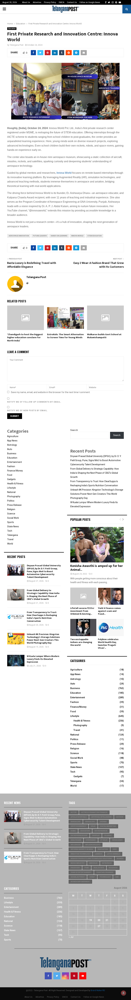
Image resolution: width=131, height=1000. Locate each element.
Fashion (11, 466)
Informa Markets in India (82, 849)
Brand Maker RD (98, 990)
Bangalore (76, 821)
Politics (10, 500)
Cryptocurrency (78, 826)
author (119, 817)
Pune (87, 868)
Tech (9, 531)
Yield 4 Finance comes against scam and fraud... (109, 611)
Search (74, 430)
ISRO (115, 849)
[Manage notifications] (123, 993)
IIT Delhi (103, 840)
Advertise (37, 2)
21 (107, 920)
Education (12, 28)
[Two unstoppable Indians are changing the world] (83, 627)
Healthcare (76, 840)
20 (99, 920)
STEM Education (94, 236)
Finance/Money (15, 470)
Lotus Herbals (113, 854)
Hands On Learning (59, 236)
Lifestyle (11, 488)
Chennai (103, 821)
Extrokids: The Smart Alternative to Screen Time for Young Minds (65, 336)
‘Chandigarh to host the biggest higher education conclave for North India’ (25, 337)
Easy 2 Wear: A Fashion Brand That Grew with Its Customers (98, 265)
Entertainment (14, 462)
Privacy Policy (50, 2)
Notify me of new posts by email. (27, 410)
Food (9, 475)
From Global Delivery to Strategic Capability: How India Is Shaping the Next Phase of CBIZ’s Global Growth (43, 595)
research (113, 868)
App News (12, 440)
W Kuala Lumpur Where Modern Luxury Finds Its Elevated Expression (43, 659)
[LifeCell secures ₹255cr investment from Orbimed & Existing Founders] (83, 596)
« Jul (71, 937)
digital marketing (108, 826)
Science (11, 513)
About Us (26, 2)
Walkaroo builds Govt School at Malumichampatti (104, 336)
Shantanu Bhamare (104, 872)
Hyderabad (91, 840)
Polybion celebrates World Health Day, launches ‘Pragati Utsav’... (108, 644)
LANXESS (98, 854)
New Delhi (93, 863)
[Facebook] (48, 975)
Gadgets (11, 479)
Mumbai (120, 858)
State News (13, 526)
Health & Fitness (15, 483)
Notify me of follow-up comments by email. (34, 402)
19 (90, 920)
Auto (9, 449)
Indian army (117, 840)
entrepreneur (101, 831)
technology (105, 877)
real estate (99, 868)
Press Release (14, 505)
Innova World (64, 172)
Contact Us (72, 2)
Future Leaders (40, 236)
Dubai (73, 831)
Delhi (93, 826)
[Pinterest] (74, 975)
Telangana (12, 535)
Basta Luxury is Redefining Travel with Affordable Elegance (31, 265)
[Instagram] (65, 975)
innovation (103, 849)
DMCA (61, 2)
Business (11, 453)
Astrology (12, 445)
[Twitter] (56, 975)
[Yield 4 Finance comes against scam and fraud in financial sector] (111, 596)
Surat (92, 877)
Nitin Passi (107, 863)
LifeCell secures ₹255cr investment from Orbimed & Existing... (82, 611)
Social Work (13, 518)
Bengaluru (90, 821)
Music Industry (78, 863)
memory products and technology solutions (91, 858)
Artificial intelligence (101, 817)
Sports (10, 522)
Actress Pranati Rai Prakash (94, 812)
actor (74, 812)
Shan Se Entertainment (81, 872)
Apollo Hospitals (79, 817)
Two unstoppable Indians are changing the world (81, 642)
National (11, 492)
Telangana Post (16, 45)
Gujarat (108, 835)
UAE (117, 877)
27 (99, 926)
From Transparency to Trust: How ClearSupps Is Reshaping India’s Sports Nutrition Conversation (42, 616)
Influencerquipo (92, 845)
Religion (11, 509)
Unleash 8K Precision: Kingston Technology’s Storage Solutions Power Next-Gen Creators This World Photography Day (43, 638)
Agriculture (12, 436)
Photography (13, 496)
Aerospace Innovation (19, 236)
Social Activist (78, 877)
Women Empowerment (80, 881)
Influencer (76, 845)
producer (75, 868)
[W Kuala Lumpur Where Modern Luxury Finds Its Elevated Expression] (15, 660)
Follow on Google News (90, 2)
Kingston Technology (80, 854)
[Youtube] (82, 975)
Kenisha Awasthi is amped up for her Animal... (96, 567)
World (10, 543)
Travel (10, 539)
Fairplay (96, 835)
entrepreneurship (79, 835)
